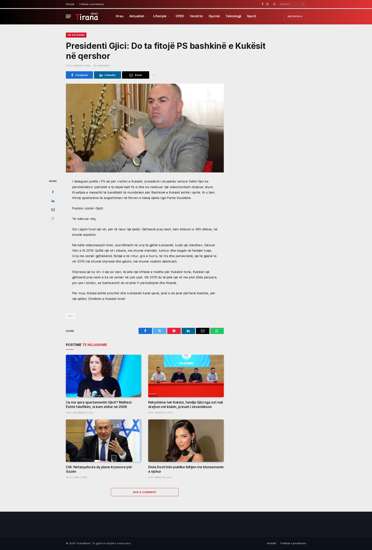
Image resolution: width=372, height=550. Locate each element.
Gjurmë (214, 16)
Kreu (119, 16)
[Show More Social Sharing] (154, 75)
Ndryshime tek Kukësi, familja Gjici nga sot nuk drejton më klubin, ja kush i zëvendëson (185, 404)
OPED (180, 16)
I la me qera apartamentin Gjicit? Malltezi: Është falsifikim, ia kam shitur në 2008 (99, 404)
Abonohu (295, 16)
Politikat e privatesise (91, 4)
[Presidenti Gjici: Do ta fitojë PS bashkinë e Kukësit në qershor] (145, 128)
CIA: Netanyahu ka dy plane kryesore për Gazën (99, 469)
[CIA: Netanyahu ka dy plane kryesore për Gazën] (103, 440)
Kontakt (70, 4)
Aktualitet (136, 16)
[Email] (52, 209)
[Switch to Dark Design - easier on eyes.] (274, 4)
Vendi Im (196, 16)
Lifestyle (159, 16)
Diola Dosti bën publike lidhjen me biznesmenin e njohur (186, 469)
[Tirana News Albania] (87, 16)
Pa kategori (76, 35)
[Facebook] (52, 192)
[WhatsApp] (52, 218)
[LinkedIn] (52, 200)
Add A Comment (145, 492)
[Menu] (68, 16)
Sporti (251, 16)
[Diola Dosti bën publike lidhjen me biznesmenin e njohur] (186, 440)
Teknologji (233, 16)
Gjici (70, 315)
